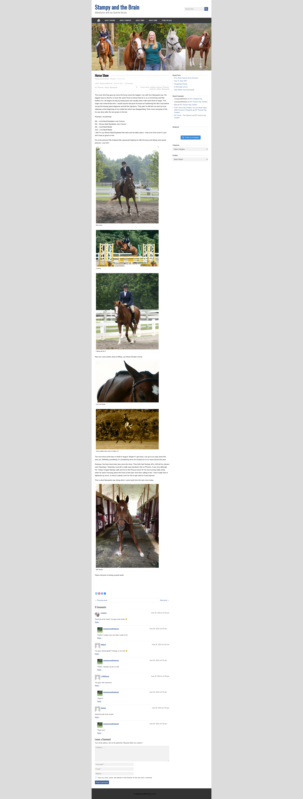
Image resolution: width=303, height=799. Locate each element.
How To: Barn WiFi (180, 81)
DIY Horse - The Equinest (183, 115)
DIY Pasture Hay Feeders (198, 102)
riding (107, 87)
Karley (103, 708)
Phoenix (101, 87)
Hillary (103, 645)
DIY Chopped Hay (196, 99)
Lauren (104, 613)
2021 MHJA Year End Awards (184, 90)
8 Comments (129, 83)
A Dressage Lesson (181, 87)
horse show (144, 87)
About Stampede (125, 20)
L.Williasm (105, 676)
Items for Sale (167, 20)
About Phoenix (110, 20)
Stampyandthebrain (106, 83)
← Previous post (101, 600)
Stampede (113, 87)
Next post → (164, 600)
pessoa (159, 87)
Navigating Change (180, 84)
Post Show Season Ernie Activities (186, 78)
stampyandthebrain (111, 629)
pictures (153, 89)
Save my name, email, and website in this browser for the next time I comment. (125, 778)
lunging (152, 87)
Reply (97, 622)
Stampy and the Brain (117, 7)
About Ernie (153, 20)
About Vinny (140, 20)
